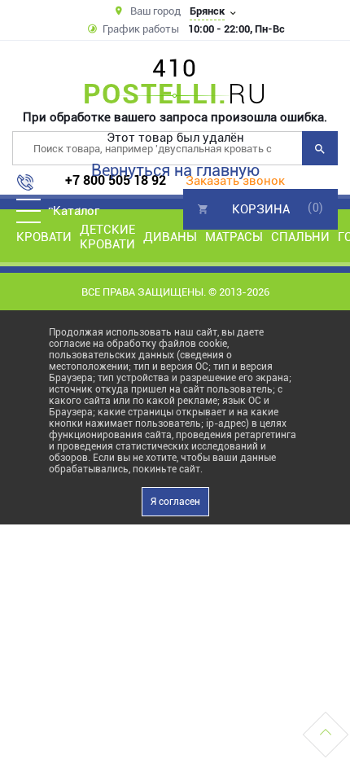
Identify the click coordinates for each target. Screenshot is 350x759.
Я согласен (175, 501)
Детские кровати (107, 237)
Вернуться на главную (175, 170)
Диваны (170, 237)
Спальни (300, 237)
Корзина (261, 209)
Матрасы (234, 237)
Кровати (44, 237)
